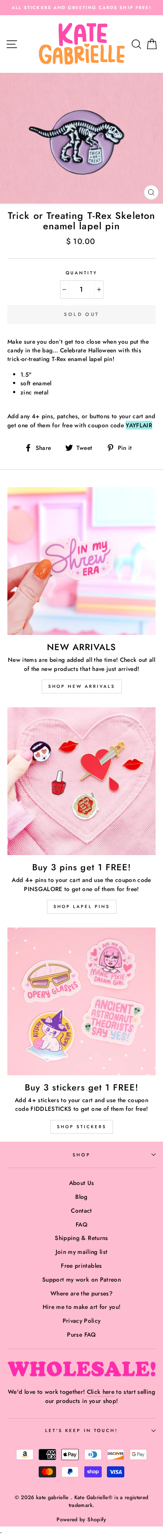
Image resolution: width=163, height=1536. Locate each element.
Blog (81, 1196)
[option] (81, 7)
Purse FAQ (81, 1334)
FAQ (81, 1224)
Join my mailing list (82, 1251)
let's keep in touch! (81, 1430)
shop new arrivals (81, 686)
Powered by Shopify (81, 1519)
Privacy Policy (82, 1320)
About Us (81, 1182)
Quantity (81, 273)
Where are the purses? (81, 1293)
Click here (100, 1391)
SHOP (81, 1155)
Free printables (81, 1265)
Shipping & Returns (81, 1237)
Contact (81, 1210)
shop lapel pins (81, 906)
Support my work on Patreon (81, 1279)
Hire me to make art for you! (82, 1306)
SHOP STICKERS (81, 1126)
